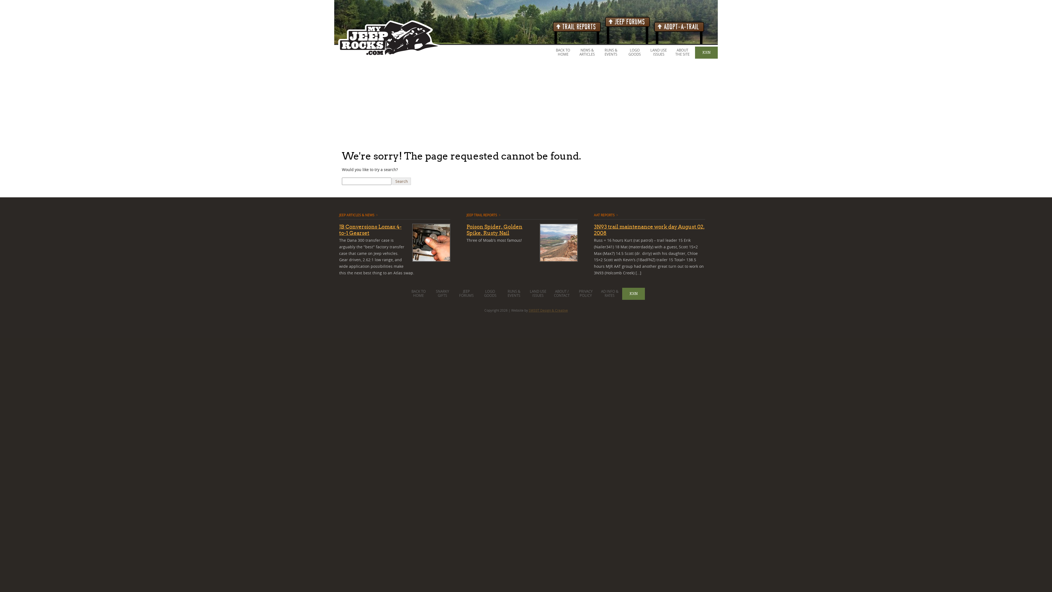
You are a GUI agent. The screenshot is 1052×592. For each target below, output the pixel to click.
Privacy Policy (586, 293)
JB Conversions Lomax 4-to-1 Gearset (370, 229)
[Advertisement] (164, 104)
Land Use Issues (658, 52)
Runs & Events (611, 52)
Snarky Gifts (442, 293)
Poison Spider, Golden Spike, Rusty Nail (494, 229)
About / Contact (562, 293)
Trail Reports (578, 27)
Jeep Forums (629, 22)
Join (706, 52)
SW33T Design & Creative (548, 310)
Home (563, 54)
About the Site (682, 52)
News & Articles (587, 52)
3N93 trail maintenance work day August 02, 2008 (649, 229)
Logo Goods (634, 52)
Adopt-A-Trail (680, 27)
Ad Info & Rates (609, 293)
